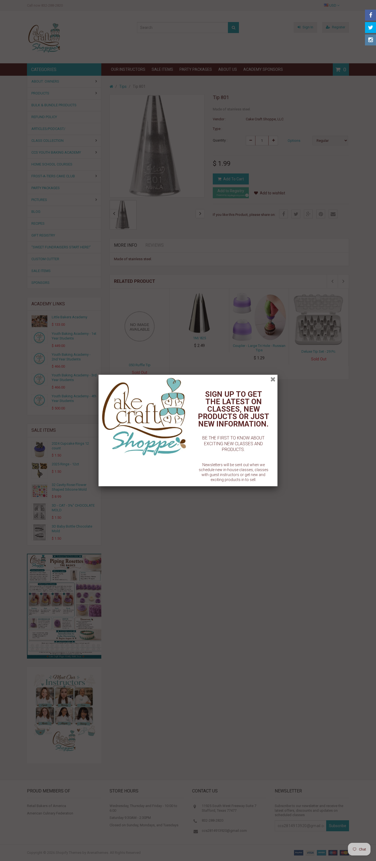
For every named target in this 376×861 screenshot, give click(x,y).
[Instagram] (370, 39)
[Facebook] (370, 15)
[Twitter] (370, 27)
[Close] (273, 379)
